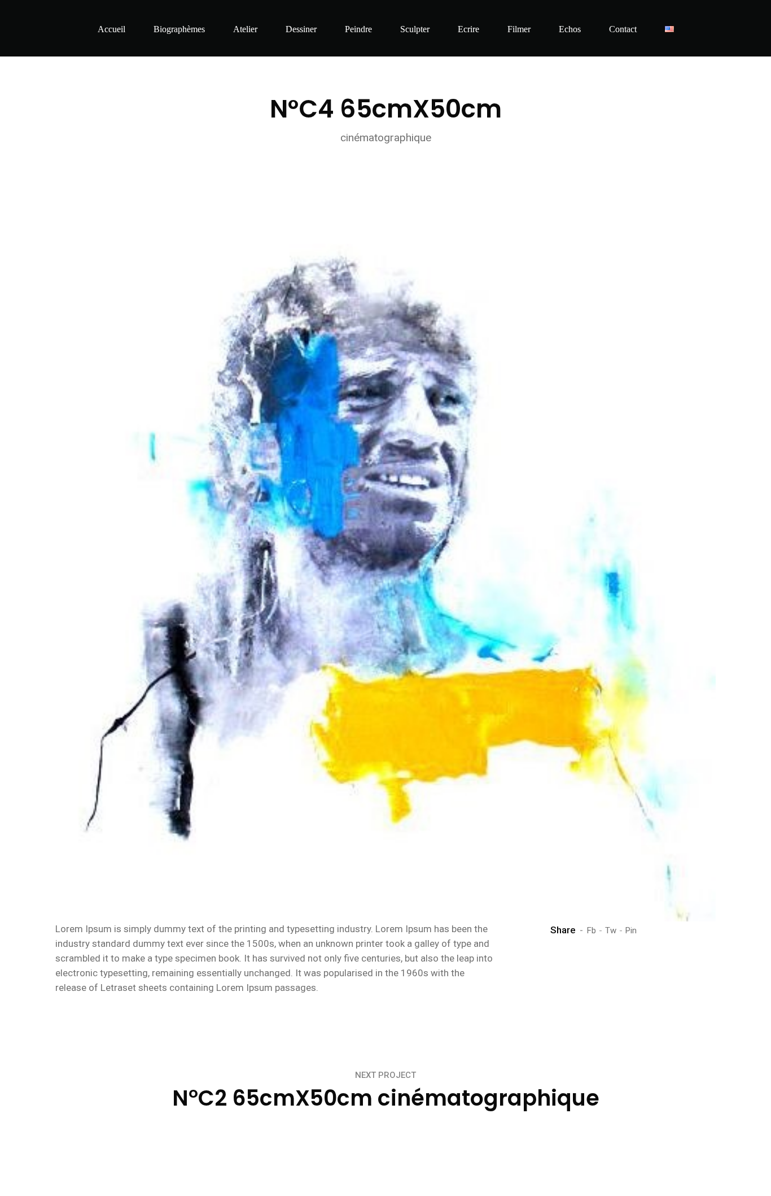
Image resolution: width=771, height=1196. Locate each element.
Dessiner (301, 29)
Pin (631, 930)
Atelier (245, 29)
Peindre (358, 29)
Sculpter (415, 29)
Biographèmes (179, 29)
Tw (610, 930)
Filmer (519, 29)
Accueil (111, 29)
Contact (623, 29)
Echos (570, 29)
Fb (591, 930)
